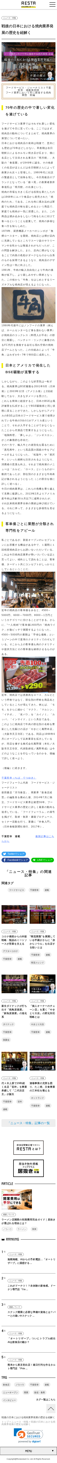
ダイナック (8, 1024)
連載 (47, 890)
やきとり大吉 (37, 1024)
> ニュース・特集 (18, 1421)
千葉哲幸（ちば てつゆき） (19, 778)
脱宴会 (6, 1040)
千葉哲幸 (34, 890)
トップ (5, 1421)
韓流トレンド (37, 962)
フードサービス (16, 890)
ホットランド (37, 1098)
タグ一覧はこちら (45, 1399)
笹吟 (20, 1101)
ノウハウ (7, 1229)
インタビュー (9, 1400)
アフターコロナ (10, 951)
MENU (28, 1450)
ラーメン (22, 1229)
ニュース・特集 (9, 18)
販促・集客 (39, 1392)
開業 (34, 1229)
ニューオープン (10, 1392)
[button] (28, 1435)
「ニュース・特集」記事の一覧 (28, 1123)
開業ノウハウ (8, 1215)
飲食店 (6, 1384)
